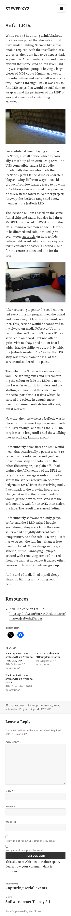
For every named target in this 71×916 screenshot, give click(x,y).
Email (11, 806)
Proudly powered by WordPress (23, 911)
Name (10, 791)
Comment (13, 742)
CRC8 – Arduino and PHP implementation (48, 655)
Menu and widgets (61, 12)
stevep (34, 705)
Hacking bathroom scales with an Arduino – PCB (19, 679)
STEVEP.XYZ (18, 8)
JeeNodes (12, 156)
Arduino (48, 705)
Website (11, 822)
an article (29, 236)
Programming (27, 709)
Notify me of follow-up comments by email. (31, 840)
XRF (49, 709)
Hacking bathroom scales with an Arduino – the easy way (19, 657)
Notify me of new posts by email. (25, 850)
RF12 (43, 709)
